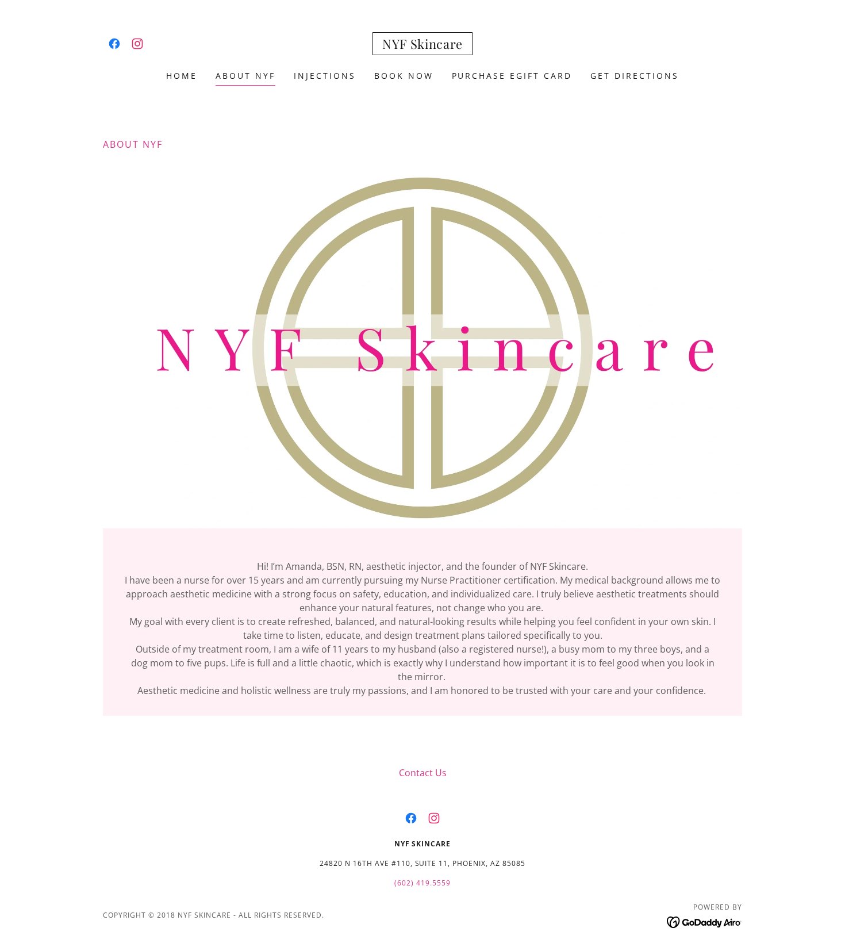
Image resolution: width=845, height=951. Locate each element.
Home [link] (181, 75)
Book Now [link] (403, 75)
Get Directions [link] (634, 75)
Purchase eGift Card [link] (512, 75)
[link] (114, 43)
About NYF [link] (245, 75)
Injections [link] (325, 75)
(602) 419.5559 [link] (422, 883)
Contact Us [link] (423, 772)
